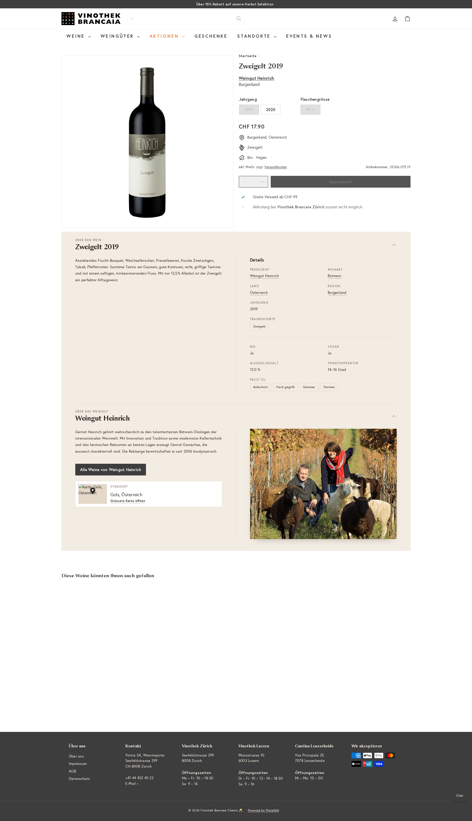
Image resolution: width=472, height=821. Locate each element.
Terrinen (329, 387)
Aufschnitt (260, 387)
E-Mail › (131, 783)
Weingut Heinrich (256, 78)
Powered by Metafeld (263, 810)
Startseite (247, 55)
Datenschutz (79, 778)
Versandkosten (275, 167)
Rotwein (334, 276)
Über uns (76, 756)
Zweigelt (259, 326)
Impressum (78, 763)
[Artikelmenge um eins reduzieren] (245, 182)
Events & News (309, 36)
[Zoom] (147, 142)
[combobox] (186, 18)
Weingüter (118, 36)
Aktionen (165, 36)
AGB (72, 771)
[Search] (239, 18)
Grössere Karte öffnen (127, 501)
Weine (76, 36)
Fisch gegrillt (285, 387)
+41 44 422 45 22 (139, 778)
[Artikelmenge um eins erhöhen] (262, 182)
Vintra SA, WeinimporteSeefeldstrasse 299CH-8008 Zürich (144, 761)
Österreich (259, 292)
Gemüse (309, 387)
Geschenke (210, 36)
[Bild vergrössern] (323, 484)
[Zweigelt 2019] (88, 637)
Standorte (255, 36)
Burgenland (337, 292)
